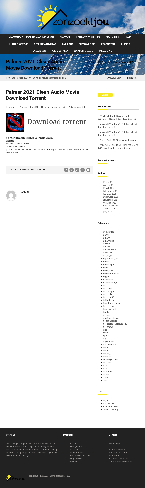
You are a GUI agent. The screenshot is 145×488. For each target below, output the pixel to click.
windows (107, 371)
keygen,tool (109, 306)
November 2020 (111, 200)
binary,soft (108, 241)
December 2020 (110, 197)
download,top (110, 282)
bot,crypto (108, 256)
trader (106, 350)
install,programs (111, 303)
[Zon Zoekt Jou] (72, 17)
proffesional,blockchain (115, 324)
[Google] (83, 170)
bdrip (46, 107)
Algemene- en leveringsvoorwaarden (31, 37)
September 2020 (111, 206)
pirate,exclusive (111, 318)
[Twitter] (71, 170)
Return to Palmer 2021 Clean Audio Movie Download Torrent (36, 78)
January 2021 (109, 194)
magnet (107, 315)
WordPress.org (110, 409)
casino (106, 261)
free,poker (108, 294)
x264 (105, 377)
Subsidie (125, 44)
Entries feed (109, 403)
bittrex (106, 247)
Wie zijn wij (105, 51)
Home (127, 37)
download (108, 279)
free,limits (108, 288)
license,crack (109, 309)
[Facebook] (66, 170)
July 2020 (107, 212)
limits (106, 312)
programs (108, 327)
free (105, 285)
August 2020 (109, 209)
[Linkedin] (77, 170)
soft (105, 330)
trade (105, 347)
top (104, 339)
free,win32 (108, 297)
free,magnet (109, 291)
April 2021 (108, 185)
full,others (108, 300)
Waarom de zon (83, 51)
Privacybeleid (87, 44)
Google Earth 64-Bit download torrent (118, 140)
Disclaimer (112, 37)
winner (107, 374)
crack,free (108, 270)
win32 (106, 365)
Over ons (67, 44)
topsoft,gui (108, 342)
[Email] (88, 170)
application (108, 232)
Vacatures (39, 51)
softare (106, 333)
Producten (108, 44)
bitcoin (106, 244)
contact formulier (88, 37)
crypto (106, 276)
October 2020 (109, 203)
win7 (105, 368)
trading (107, 353)
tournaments (109, 345)
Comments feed (110, 406)
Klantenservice (18, 44)
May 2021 (107, 182)
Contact (64, 37)
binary (106, 238)
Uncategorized (58, 107)
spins (106, 336)
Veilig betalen (59, 51)
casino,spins (109, 264)
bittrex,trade (109, 250)
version (107, 362)
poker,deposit (110, 321)
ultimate (107, 356)
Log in (106, 400)
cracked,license (111, 273)
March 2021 (109, 188)
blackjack (107, 253)
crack (105, 267)
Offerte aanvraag (45, 44)
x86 (105, 380)
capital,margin (110, 258)
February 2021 (110, 191)
